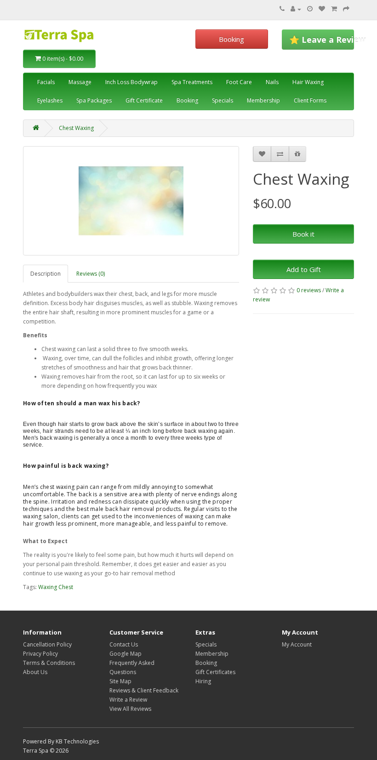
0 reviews (309, 290)
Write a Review (128, 699)
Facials (46, 82)
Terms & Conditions (49, 663)
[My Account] (296, 9)
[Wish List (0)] (322, 9)
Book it (303, 233)
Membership (263, 100)
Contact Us (123, 644)
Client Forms (310, 100)
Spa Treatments (191, 82)
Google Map (125, 654)
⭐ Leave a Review (321, 39)
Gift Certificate (144, 100)
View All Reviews (130, 709)
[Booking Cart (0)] (310, 9)
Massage (80, 82)
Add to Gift (303, 269)
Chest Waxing (76, 128)
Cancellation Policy (47, 644)
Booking (231, 39)
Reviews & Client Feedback (143, 690)
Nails (272, 82)
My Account (297, 644)
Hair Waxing (308, 82)
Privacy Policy (40, 654)
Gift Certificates (215, 672)
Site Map (120, 681)
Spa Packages (94, 100)
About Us (35, 672)
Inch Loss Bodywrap (131, 82)
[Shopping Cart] (334, 9)
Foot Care (239, 82)
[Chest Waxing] (131, 200)
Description (45, 274)
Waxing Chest (55, 587)
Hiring (203, 681)
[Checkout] (346, 9)
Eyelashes (50, 100)
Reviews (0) (90, 274)
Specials (222, 100)
